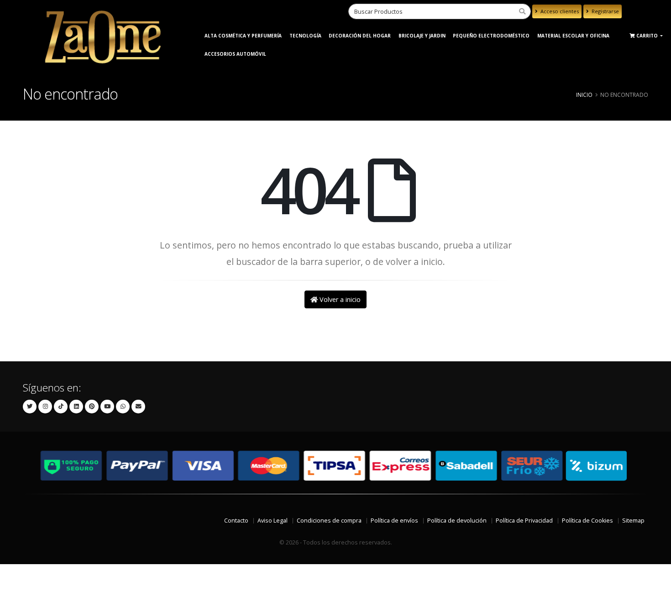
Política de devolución (457, 520)
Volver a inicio (339, 299)
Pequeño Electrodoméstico (491, 35)
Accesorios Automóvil (235, 54)
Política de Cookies (587, 520)
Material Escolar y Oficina (573, 35)
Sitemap (633, 520)
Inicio (584, 94)
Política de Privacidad (524, 520)
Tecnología (305, 35)
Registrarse (604, 11)
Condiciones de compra (329, 520)
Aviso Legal (272, 520)
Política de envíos (394, 520)
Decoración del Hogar (360, 35)
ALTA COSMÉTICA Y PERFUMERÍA (243, 35)
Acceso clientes (559, 11)
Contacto (236, 520)
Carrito (647, 35)
